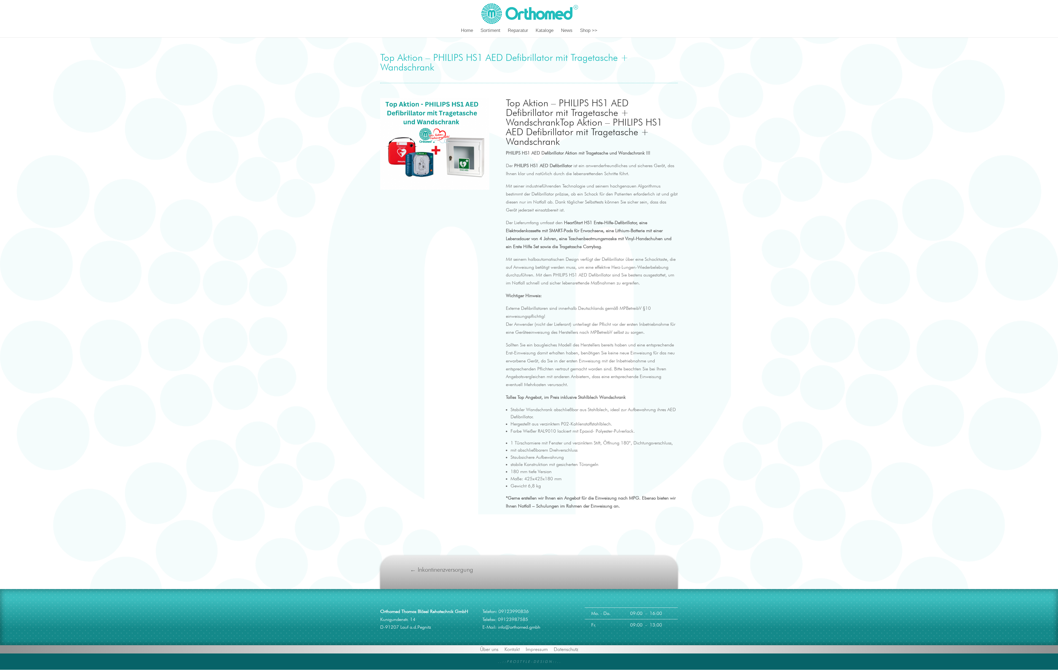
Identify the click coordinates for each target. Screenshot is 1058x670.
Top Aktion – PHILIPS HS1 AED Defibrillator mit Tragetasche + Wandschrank (567, 112)
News (567, 31)
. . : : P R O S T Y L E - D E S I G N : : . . (529, 661)
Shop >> (588, 31)
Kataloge (545, 31)
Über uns (489, 648)
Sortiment (490, 31)
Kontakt (512, 648)
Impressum (537, 648)
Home (467, 31)
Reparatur (518, 31)
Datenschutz (566, 648)
